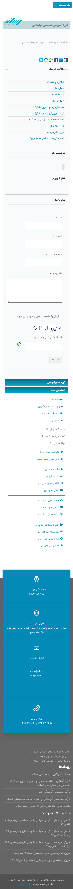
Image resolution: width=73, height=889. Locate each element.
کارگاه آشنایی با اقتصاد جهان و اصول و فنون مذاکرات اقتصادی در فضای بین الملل (40, 783)
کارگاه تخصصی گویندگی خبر (54, 792)
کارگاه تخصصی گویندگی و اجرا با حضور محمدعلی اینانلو (38, 799)
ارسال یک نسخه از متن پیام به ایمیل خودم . (37, 316)
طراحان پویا (26, 884)
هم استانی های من (48, 539)
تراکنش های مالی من (49, 483)
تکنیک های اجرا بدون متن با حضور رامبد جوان (43, 806)
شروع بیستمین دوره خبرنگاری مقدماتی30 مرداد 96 (41, 860)
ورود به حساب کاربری (48, 407)
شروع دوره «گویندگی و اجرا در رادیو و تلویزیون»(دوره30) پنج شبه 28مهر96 (37, 833)
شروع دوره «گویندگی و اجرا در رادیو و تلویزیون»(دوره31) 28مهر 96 (37, 822)
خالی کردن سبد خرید (48, 459)
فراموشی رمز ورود (50, 413)
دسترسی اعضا (58, 390)
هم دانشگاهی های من (46, 525)
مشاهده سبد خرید (50, 452)
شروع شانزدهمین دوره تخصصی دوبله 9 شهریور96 (41, 853)
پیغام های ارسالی (49, 508)
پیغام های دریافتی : (47, 501)
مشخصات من (52, 469)
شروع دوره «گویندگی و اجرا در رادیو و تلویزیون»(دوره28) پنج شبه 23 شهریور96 (37, 844)
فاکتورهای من (52, 476)
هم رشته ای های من (48, 532)
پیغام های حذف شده (47, 515)
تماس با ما (54, 420)
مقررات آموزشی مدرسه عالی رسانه (51, 774)
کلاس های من (51, 490)
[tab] (36, 382)
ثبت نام (56, 400)
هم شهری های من (50, 546)
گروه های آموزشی (56, 382)
